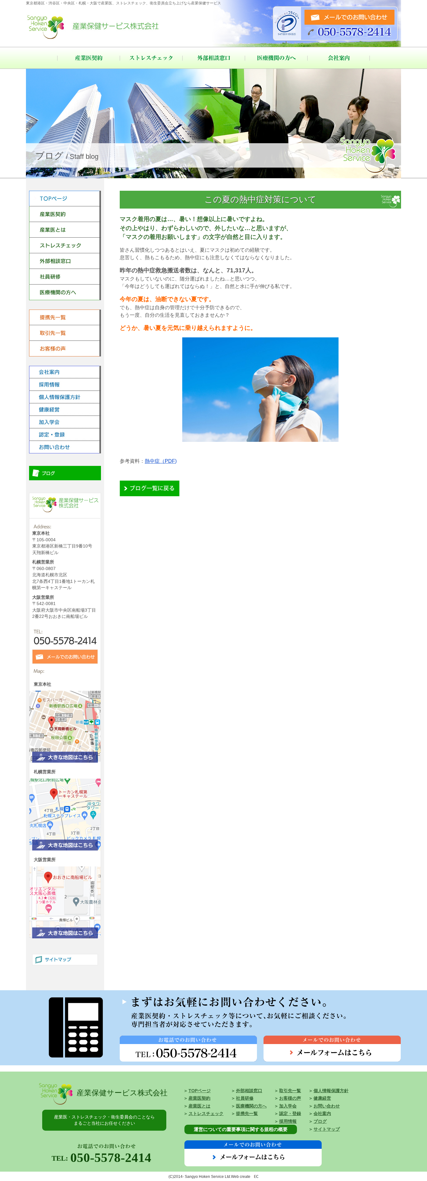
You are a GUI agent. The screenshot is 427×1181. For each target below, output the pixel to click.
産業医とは (199, 1106)
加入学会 (288, 1106)
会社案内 (338, 58)
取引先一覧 (290, 1090)
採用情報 (288, 1121)
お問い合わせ (327, 1106)
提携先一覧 (247, 1113)
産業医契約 (88, 58)
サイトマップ (327, 1129)
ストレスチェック (151, 58)
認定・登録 (290, 1113)
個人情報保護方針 (331, 1090)
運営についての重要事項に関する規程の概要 (241, 1129)
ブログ (320, 1121)
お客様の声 (290, 1098)
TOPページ (199, 1090)
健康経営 (322, 1098)
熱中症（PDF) (161, 461)
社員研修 (245, 1098)
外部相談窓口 (213, 58)
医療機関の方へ (276, 58)
